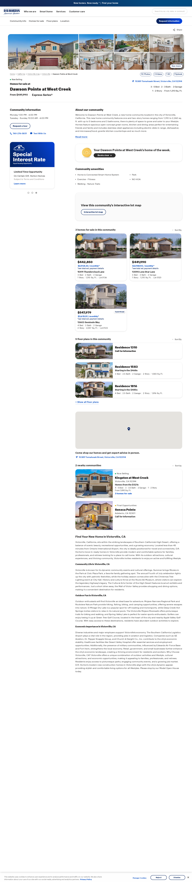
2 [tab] (32, 193)
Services (61, 11)
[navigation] (43, 74)
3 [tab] (36, 193)
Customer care (77, 11)
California (21, 74)
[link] (43, 52)
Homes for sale (36, 21)
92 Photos (145, 74)
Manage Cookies (139, 878)
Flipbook (178, 74)
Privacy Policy (86, 879)
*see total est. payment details (91, 267)
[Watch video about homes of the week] (85, 152)
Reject (158, 877)
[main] (96, 453)
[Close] (188, 877)
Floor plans (52, 21)
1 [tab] (29, 193)
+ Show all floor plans (87, 402)
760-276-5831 (19, 133)
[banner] (96, 3)
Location (64, 21)
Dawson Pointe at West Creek (65, 74)
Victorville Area (33, 74)
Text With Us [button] (39, 133)
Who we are (30, 11)
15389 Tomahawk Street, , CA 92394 (158, 81)
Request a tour (20, 126)
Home (12, 74)
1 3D (168, 74)
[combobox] (169, 11)
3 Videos (158, 74)
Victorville (46, 74)
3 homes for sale (123, 493)
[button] (169, 21)
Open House (119, 312)
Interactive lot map (93, 212)
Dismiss (177, 877)
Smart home (46, 11)
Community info (18, 21)
